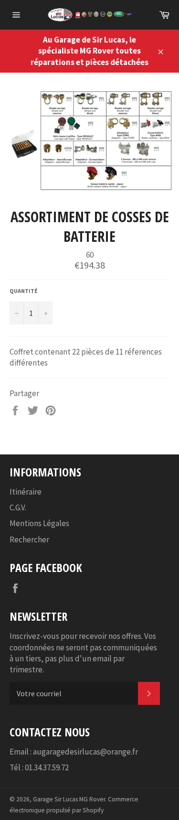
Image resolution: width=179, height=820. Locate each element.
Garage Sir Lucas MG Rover (69, 799)
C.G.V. (18, 507)
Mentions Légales (39, 523)
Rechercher (29, 539)
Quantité (24, 290)
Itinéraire (26, 491)
